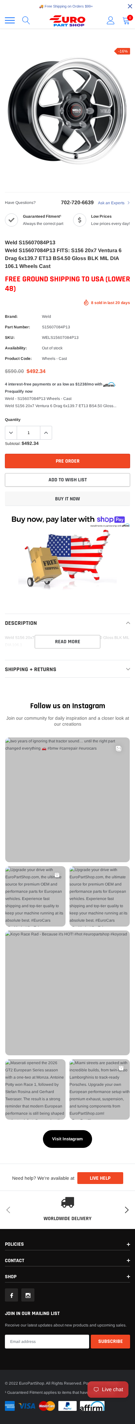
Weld (46, 316)
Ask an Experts (111, 203)
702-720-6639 (77, 202)
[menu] (10, 20)
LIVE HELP (100, 1178)
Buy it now (67, 498)
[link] (11, 1295)
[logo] (67, 20)
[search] (26, 20)
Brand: (11, 316)
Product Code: (18, 358)
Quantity (13, 419)
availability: (16, 348)
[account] (111, 20)
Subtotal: (13, 443)
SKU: (10, 337)
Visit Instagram (67, 1138)
